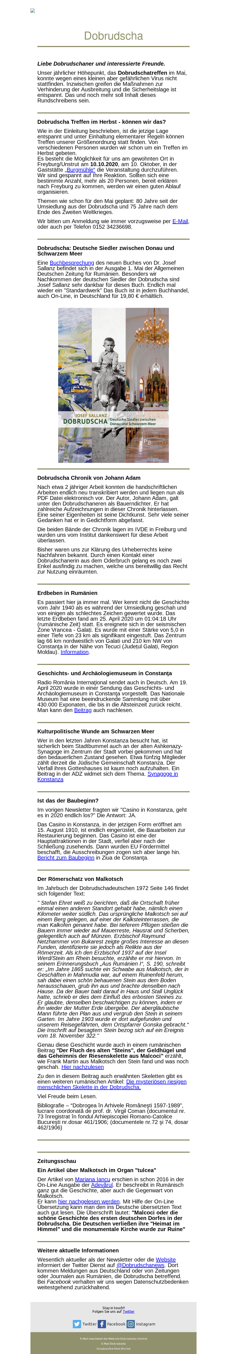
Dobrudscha (128, 1338)
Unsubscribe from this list (113, 1348)
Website (166, 1260)
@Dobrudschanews (140, 1265)
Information (75, 652)
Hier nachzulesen (82, 1067)
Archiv (142, 1338)
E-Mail (180, 221)
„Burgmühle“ (80, 170)
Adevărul (102, 1185)
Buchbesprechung (72, 263)
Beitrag (83, 710)
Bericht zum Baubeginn (65, 858)
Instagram (145, 1324)
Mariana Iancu (92, 1179)
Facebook (116, 1324)
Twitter (129, 1311)
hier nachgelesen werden (89, 1201)
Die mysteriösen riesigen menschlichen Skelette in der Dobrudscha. (112, 1084)
